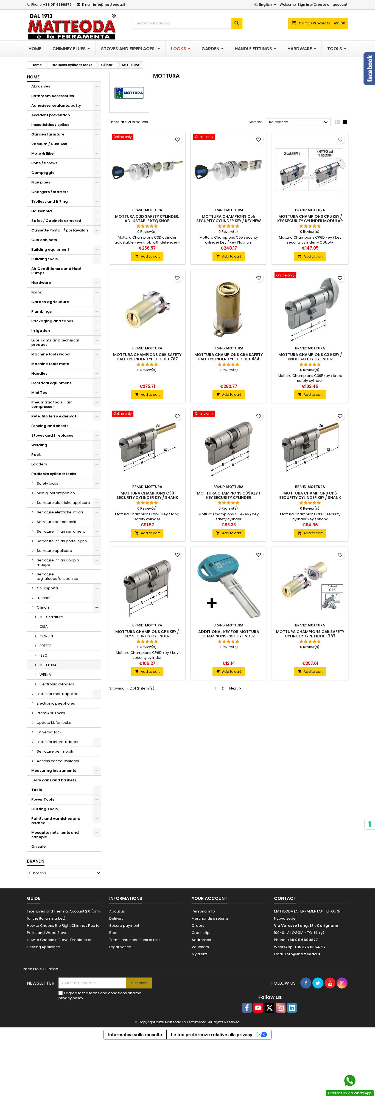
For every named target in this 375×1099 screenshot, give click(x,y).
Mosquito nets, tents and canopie (55, 835)
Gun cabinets (44, 239)
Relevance (299, 122)
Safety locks (47, 483)
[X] (269, 1008)
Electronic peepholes (56, 703)
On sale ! (39, 846)
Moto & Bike (42, 153)
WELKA (45, 674)
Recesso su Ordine (40, 969)
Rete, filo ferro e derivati (54, 416)
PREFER (46, 645)
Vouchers (200, 947)
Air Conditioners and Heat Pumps (56, 271)
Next (236, 688)
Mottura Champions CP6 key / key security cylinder (147, 634)
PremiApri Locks (51, 713)
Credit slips (201, 932)
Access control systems (58, 761)
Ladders (39, 464)
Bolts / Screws (44, 163)
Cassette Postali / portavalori (59, 230)
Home (33, 77)
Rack (36, 454)
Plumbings (41, 311)
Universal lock (49, 732)
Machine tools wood (50, 354)
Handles (39, 373)
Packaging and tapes (52, 321)
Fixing (37, 292)
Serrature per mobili (55, 751)
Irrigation (40, 330)
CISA (44, 626)
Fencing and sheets (49, 425)
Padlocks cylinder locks (53, 473)
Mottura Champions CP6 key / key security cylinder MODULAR (310, 219)
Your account (209, 898)
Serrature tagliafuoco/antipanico (57, 576)
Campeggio (43, 172)
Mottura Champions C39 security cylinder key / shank (147, 495)
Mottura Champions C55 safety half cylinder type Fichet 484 (228, 357)
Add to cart (147, 256)
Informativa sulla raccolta (135, 1034)
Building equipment (50, 249)
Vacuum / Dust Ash (49, 143)
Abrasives (40, 86)
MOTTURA (48, 665)
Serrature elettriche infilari (60, 512)
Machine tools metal (51, 363)
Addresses (201, 939)
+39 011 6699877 (57, 4)
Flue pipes (40, 182)
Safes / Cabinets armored (56, 220)
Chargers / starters (49, 191)
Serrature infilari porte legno (62, 541)
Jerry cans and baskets (53, 780)
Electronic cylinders (57, 684)
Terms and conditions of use (134, 939)
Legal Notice (120, 947)
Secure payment (124, 925)
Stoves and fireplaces (52, 435)
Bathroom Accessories (52, 95)
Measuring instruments (53, 770)
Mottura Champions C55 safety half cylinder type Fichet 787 (147, 357)
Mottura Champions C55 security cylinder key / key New (228, 219)
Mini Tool (40, 392)
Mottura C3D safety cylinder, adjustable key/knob (147, 219)
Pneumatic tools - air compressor (51, 404)
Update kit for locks (54, 722)
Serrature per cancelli (56, 521)
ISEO (43, 655)
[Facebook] (247, 1008)
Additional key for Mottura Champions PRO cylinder (228, 634)
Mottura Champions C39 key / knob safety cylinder (310, 357)
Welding (39, 445)
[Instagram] (281, 1008)
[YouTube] (258, 1008)
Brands (35, 861)
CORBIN (46, 636)
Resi (113, 932)
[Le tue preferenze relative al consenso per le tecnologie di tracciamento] (370, 824)
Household (41, 211)
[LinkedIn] (292, 1008)
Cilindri (43, 607)
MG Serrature (51, 617)
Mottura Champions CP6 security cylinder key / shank (310, 495)
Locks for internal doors (57, 741)
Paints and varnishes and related (55, 821)
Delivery (116, 918)
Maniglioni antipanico (56, 493)
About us (117, 911)
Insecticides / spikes (50, 124)
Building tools (44, 259)
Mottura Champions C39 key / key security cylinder (229, 495)
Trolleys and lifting (49, 201)
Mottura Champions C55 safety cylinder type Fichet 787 (310, 634)
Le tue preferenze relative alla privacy (211, 1034)
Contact (285, 898)
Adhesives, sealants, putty (56, 105)
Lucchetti (44, 597)
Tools (36, 789)
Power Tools (42, 799)
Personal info (203, 911)
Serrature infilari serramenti (61, 531)
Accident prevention (50, 115)
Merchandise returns (210, 918)
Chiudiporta (47, 588)
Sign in (303, 4)
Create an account (331, 4)
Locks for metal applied (58, 693)
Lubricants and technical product (55, 342)
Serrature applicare (54, 550)
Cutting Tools (44, 809)
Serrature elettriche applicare (63, 502)
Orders (198, 925)
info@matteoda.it (109, 4)
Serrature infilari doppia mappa (58, 562)
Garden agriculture (50, 301)
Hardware (41, 282)
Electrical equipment (51, 383)
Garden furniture (47, 134)
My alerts (200, 954)
